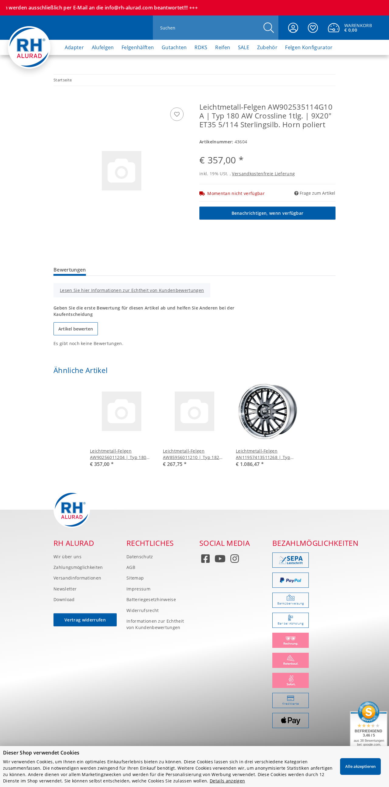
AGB (130, 567)
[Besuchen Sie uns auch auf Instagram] (235, 560)
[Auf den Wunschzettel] (177, 114)
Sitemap (135, 578)
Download (64, 599)
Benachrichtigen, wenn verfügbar (268, 213)
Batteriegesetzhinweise (151, 599)
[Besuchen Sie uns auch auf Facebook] (205, 560)
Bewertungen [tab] (69, 269)
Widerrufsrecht (142, 610)
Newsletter (65, 589)
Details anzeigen (227, 781)
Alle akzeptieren (360, 766)
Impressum (138, 589)
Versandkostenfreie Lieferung (263, 173)
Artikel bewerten (75, 329)
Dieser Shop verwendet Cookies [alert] (41, 752)
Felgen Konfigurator (308, 47)
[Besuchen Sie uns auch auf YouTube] (220, 560)
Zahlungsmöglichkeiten (78, 567)
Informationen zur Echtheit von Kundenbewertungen (155, 624)
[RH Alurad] (29, 42)
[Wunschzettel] (313, 27)
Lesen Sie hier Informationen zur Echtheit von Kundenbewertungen (132, 290)
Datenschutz (139, 556)
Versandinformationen (77, 578)
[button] (293, 27)
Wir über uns (67, 556)
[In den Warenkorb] (58, 99)
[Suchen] (268, 27)
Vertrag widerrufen (85, 620)
